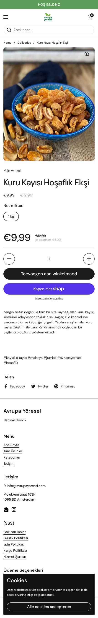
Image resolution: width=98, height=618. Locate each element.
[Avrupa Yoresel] (47, 17)
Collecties (24, 43)
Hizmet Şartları (14, 556)
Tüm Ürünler (12, 451)
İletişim (8, 463)
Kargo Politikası (15, 550)
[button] (90, 17)
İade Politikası (13, 544)
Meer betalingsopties (49, 298)
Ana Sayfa (11, 445)
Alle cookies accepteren (49, 606)
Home (7, 43)
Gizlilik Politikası (15, 538)
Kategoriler (11, 457)
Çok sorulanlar (14, 532)
